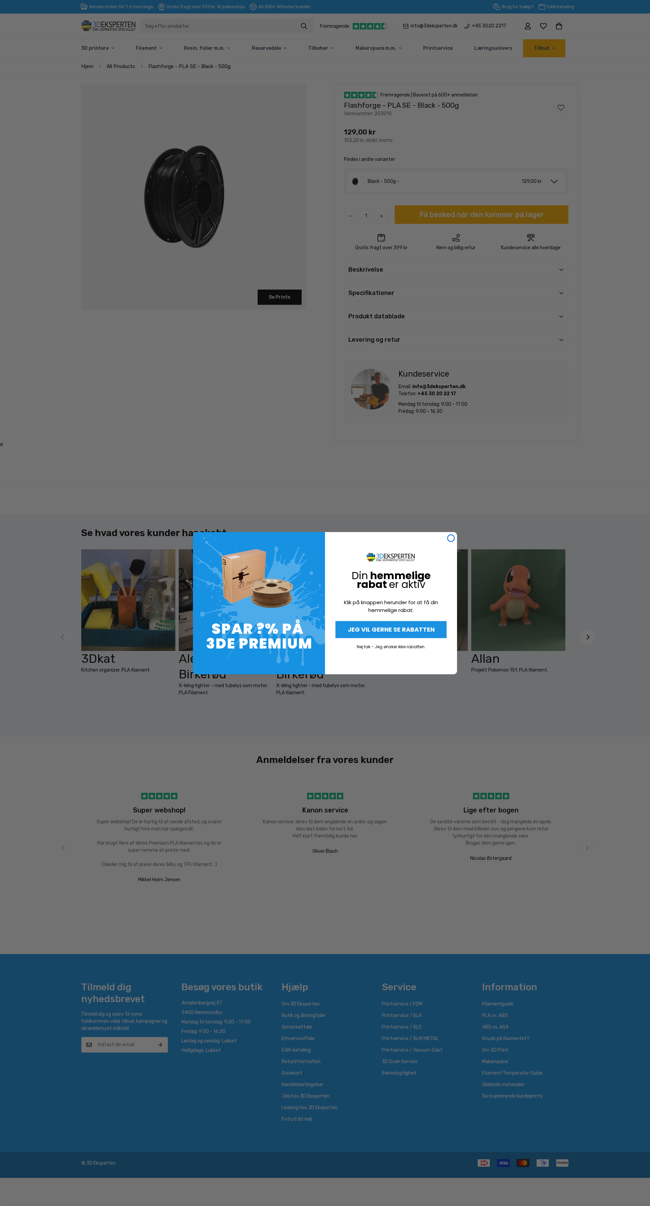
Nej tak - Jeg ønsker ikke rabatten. (391, 647)
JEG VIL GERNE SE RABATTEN (391, 629)
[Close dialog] (451, 538)
